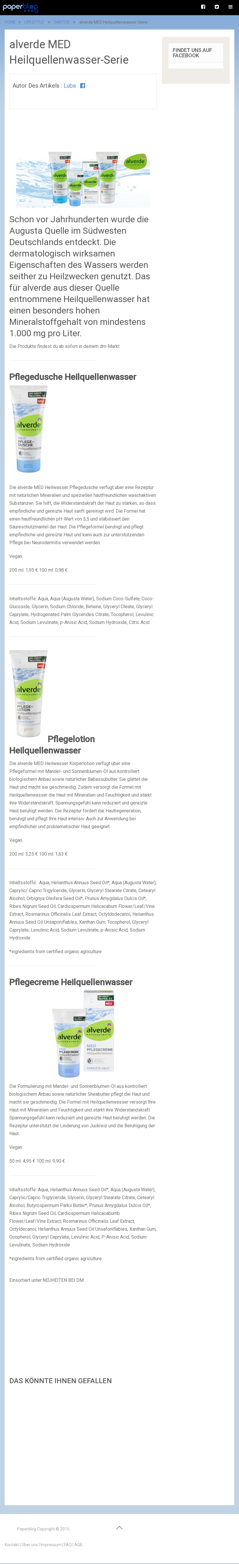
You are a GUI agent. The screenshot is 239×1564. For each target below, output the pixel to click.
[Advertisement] (83, 1443)
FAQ (68, 1544)
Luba (70, 85)
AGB (78, 1544)
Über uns (30, 1544)
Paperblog (26, 1529)
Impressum (51, 1544)
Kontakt (12, 1544)
